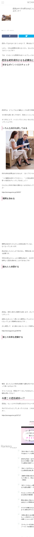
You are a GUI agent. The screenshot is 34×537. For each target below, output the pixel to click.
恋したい (5, 30)
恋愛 (8, 30)
